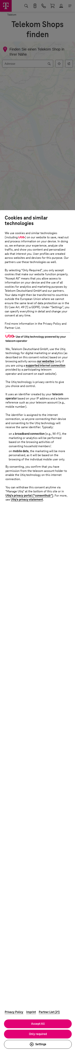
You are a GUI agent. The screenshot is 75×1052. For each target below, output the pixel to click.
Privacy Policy (14, 1012)
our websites (45, 361)
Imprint (31, 1012)
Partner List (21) (49, 1012)
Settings (40, 1044)
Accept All (38, 1024)
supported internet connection (45, 365)
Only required (38, 1034)
